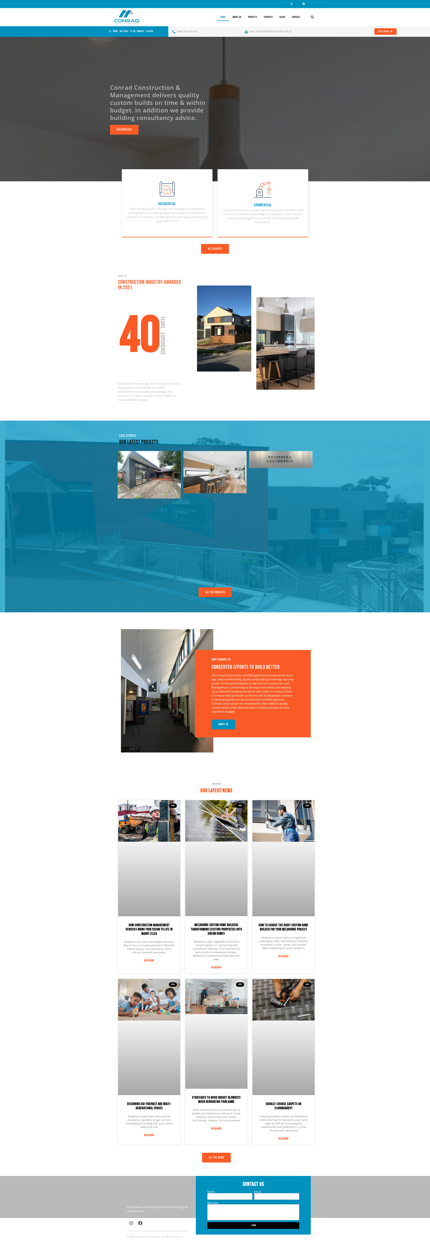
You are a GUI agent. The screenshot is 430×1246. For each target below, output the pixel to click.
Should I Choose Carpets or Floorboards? (283, 1106)
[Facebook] (304, 4)
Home (223, 17)
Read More (149, 960)
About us (236, 17)
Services (268, 17)
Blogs (282, 17)
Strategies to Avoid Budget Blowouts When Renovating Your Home (216, 1099)
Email (257, 1191)
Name (211, 1191)
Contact (296, 17)
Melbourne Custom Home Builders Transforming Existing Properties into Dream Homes (216, 929)
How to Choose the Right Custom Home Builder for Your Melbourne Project (283, 927)
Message (212, 1202)
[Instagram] (291, 4)
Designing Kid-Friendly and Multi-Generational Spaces (149, 1106)
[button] (312, 17)
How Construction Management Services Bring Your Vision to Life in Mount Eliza (149, 929)
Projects (252, 17)
